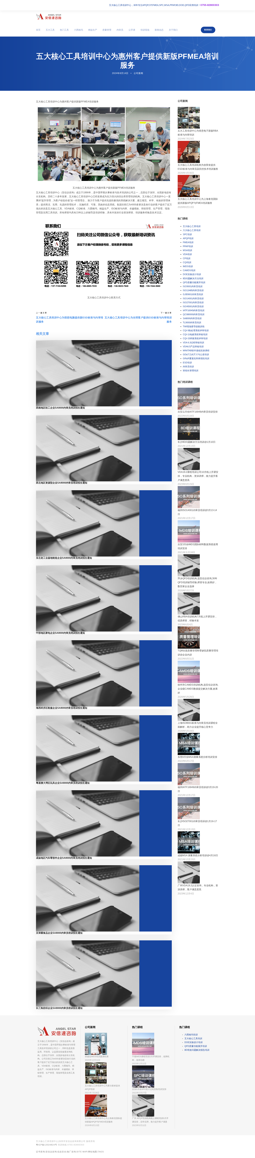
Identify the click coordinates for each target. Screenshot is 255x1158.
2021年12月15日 (186, 859)
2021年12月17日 (186, 518)
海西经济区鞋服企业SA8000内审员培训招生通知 (61, 708)
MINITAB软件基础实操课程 (196, 350)
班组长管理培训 (190, 370)
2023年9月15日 (186, 484)
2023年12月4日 (186, 893)
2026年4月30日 (186, 173)
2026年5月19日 (186, 731)
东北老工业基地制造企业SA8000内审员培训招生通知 (64, 558)
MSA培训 (187, 250)
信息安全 (61, 1151)
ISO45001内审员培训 (193, 306)
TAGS (101, 1151)
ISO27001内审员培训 (193, 302)
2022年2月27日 (139, 1093)
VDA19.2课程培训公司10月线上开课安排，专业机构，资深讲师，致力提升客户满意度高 (198, 476)
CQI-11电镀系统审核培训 (195, 334)
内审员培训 (188, 366)
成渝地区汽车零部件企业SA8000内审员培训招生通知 (64, 858)
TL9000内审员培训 (192, 322)
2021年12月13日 (186, 446)
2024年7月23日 (186, 138)
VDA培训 (187, 254)
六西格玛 (78, 30)
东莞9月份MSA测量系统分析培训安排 (197, 757)
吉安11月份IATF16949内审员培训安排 (198, 412)
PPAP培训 (188, 246)
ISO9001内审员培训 (192, 286)
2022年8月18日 (186, 416)
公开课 (132, 30)
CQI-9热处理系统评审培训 (196, 330)
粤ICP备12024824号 (46, 1145)
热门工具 (64, 30)
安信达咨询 (51, 1151)
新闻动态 (159, 30)
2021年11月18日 (186, 552)
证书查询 (40, 1151)
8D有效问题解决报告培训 (196, 1050)
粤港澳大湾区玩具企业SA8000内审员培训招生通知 (63, 783)
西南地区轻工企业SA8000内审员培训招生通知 (60, 408)
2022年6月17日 (186, 761)
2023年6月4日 (185, 624)
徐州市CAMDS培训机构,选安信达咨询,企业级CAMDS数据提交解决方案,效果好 (198, 689)
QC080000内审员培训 (193, 314)
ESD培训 (187, 362)
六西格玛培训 (191, 1034)
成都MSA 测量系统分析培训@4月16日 (198, 855)
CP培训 (186, 258)
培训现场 (144, 30)
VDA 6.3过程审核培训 (193, 342)
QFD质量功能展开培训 (194, 282)
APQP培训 (188, 238)
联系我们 (208, 30)
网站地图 (92, 1151)
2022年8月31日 (186, 658)
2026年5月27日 (186, 590)
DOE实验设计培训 (192, 274)
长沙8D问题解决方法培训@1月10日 (196, 442)
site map (82, 1151)
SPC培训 (187, 234)
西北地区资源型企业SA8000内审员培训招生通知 (61, 483)
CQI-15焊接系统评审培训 (195, 338)
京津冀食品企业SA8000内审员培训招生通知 (59, 933)
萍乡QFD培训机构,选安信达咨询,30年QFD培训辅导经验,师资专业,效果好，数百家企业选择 (197, 582)
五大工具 (50, 30)
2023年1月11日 (139, 1063)
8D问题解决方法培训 (193, 278)
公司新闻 (138, 73)
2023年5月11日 (139, 1125)
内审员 (120, 30)
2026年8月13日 (186, 207)
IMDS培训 (188, 266)
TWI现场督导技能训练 (194, 326)
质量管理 (106, 30)
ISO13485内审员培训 (193, 290)
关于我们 (173, 30)
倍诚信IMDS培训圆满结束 (97, 1056)
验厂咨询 (71, 1151)
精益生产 (92, 30)
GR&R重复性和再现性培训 (196, 358)
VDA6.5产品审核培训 (193, 346)
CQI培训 (187, 262)
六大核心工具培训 (192, 230)
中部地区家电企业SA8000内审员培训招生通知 (60, 633)
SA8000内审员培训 (192, 318)
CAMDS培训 (189, 270)
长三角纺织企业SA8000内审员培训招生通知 (59, 1008)
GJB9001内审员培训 (193, 294)
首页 (38, 30)
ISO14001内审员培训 (193, 298)
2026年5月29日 (186, 697)
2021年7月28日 (92, 1093)
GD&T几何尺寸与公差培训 (196, 354)
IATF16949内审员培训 (193, 310)
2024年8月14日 (120, 73)
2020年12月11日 (92, 1060)
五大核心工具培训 (192, 226)
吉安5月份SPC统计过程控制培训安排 (149, 1089)
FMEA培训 (188, 242)
